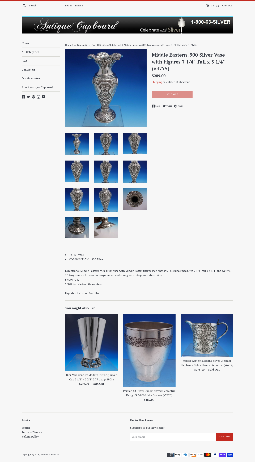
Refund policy (30, 436)
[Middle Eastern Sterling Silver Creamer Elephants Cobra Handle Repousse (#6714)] (207, 335)
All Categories (30, 52)
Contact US (29, 70)
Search (26, 428)
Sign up (79, 5)
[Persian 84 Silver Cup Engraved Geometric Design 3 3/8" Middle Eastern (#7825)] (149, 350)
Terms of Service (32, 432)
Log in (68, 5)
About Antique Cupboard (37, 87)
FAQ (24, 61)
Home (25, 43)
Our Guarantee (31, 78)
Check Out (227, 5)
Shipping (157, 82)
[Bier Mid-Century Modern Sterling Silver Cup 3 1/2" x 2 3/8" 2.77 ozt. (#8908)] (91, 342)
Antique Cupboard (49, 454)
